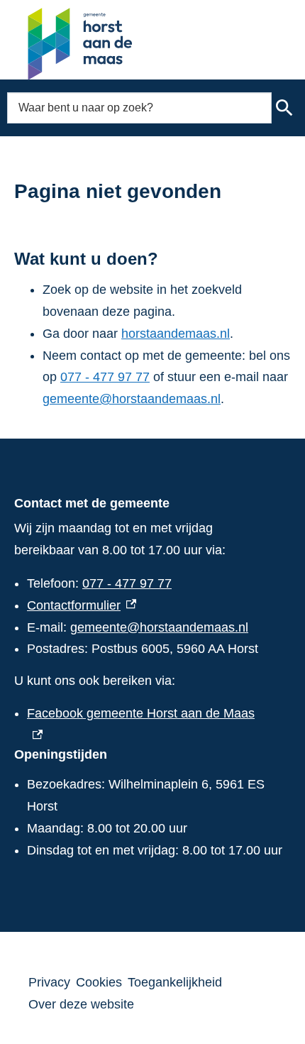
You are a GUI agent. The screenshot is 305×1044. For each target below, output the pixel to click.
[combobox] (139, 107)
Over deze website (81, 1004)
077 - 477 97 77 (105, 377)
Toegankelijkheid (175, 982)
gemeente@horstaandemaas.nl (132, 399)
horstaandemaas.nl (175, 333)
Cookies (99, 982)
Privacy (49, 982)
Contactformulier (81, 605)
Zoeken (285, 107)
